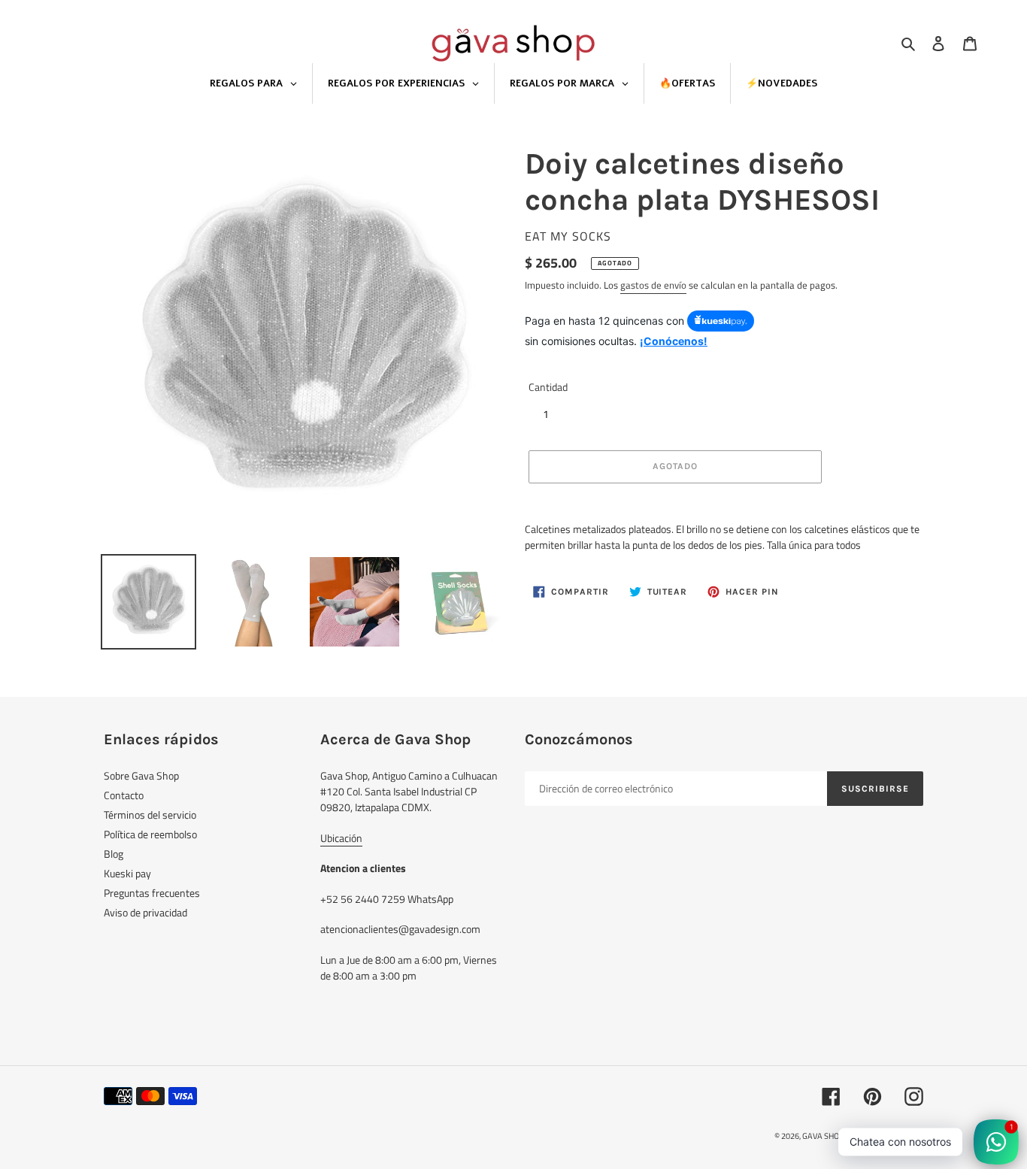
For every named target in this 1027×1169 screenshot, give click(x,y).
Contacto (124, 795)
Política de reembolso (150, 834)
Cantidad (548, 387)
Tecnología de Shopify (885, 1136)
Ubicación (341, 838)
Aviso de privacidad (145, 912)
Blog (113, 854)
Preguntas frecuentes (152, 893)
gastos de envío (653, 284)
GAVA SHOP (823, 1136)
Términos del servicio (150, 814)
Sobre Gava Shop (141, 775)
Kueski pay (127, 873)
